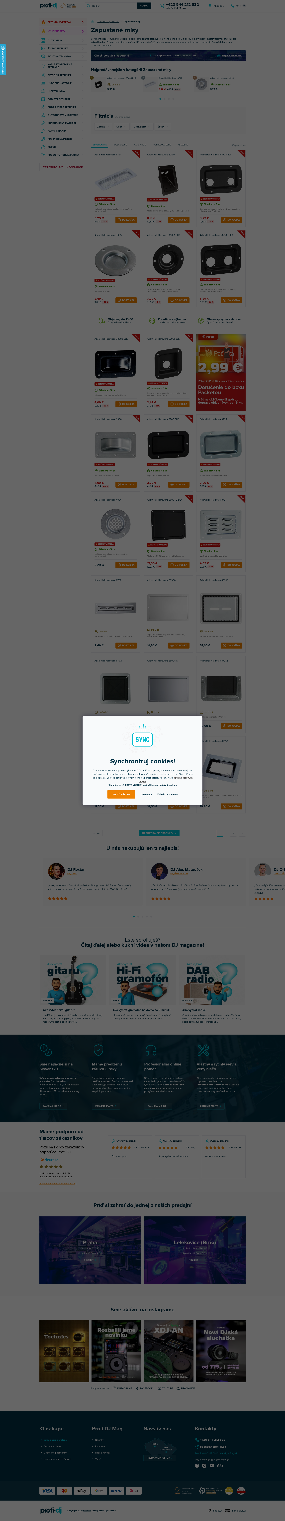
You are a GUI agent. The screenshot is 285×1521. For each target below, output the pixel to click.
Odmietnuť (146, 794)
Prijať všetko (121, 794)
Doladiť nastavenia (167, 794)
